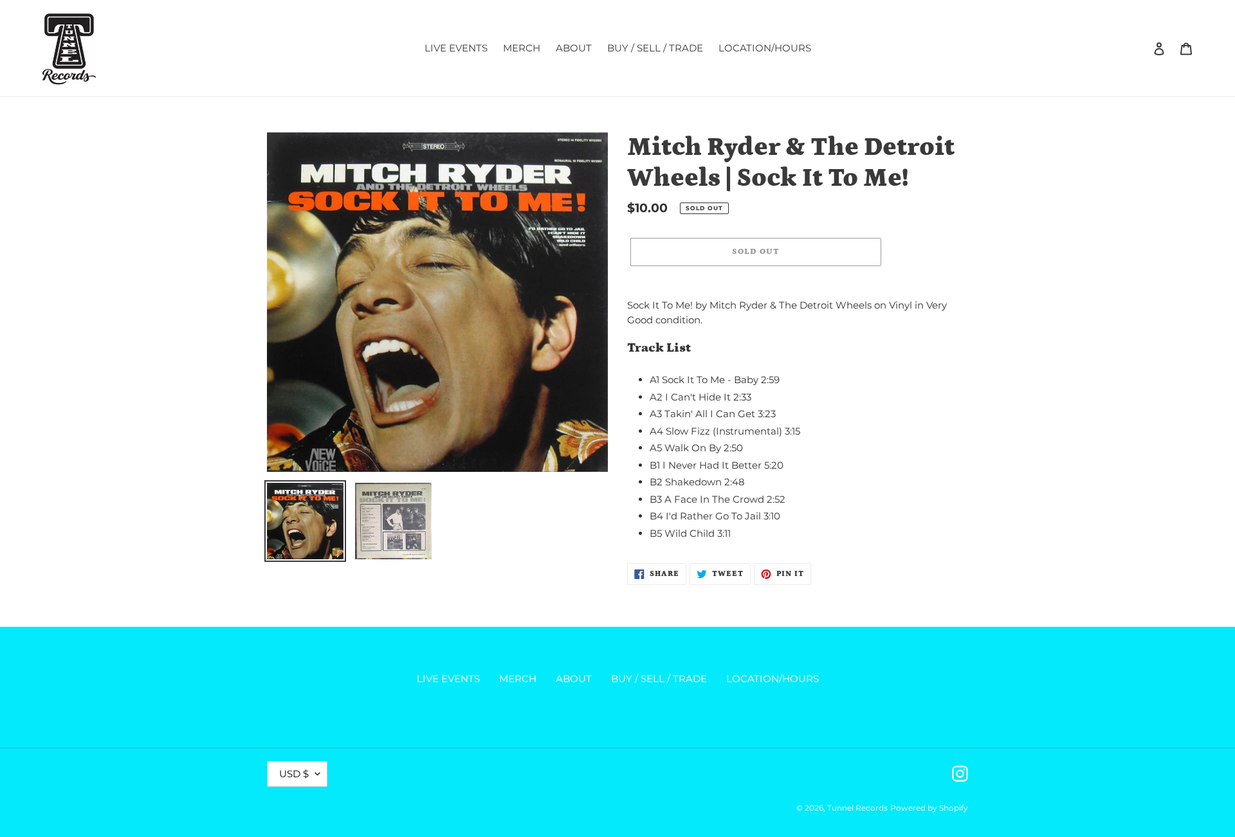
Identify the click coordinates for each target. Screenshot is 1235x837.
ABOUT (574, 678)
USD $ (294, 774)
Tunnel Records (857, 808)
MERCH (517, 678)
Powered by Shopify (929, 808)
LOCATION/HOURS (772, 678)
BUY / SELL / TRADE (659, 678)
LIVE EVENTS (448, 678)
